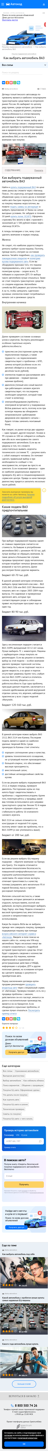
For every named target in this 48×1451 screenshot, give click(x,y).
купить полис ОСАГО (21, 216)
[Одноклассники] (7, 82)
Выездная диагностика (13, 1075)
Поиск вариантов (11, 1085)
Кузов (24, 1135)
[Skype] (18, 82)
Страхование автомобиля (27, 1071)
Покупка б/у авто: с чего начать (17, 1118)
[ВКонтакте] (3, 82)
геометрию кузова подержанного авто (21, 260)
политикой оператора (37, 1192)
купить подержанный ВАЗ (23, 187)
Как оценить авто (11, 1099)
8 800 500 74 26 (26, 1405)
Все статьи (7, 1071)
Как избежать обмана (33, 1080)
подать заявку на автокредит (24, 206)
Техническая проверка (13, 1109)
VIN (17, 1135)
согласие (24, 1190)
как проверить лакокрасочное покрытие (23, 257)
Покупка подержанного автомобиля (24, 54)
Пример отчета (10, 1147)
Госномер (9, 1135)
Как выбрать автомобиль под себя (18, 1254)
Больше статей (24, 1384)
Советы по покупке (12, 1114)
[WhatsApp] (14, 82)
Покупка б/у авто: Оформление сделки (21, 1090)
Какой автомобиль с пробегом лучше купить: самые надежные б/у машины (23, 1299)
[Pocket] (11, 82)
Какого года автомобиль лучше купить (20, 1344)
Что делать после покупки (15, 1094)
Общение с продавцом (32, 1085)
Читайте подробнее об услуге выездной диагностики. (18, 497)
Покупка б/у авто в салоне (15, 1104)
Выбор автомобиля (11, 89)
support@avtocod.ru (27, 1412)
